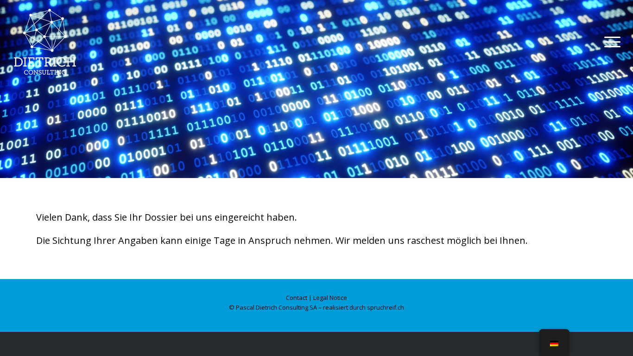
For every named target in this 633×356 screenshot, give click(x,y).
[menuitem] (609, 41)
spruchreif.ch (385, 307)
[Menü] (609, 41)
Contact (296, 297)
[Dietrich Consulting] (54, 41)
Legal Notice (330, 297)
